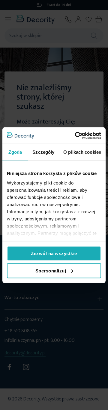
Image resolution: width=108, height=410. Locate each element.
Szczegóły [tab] (43, 152)
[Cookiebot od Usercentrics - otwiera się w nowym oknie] (76, 135)
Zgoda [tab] (15, 152)
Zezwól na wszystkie (54, 253)
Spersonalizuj (50, 270)
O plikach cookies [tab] (82, 152)
